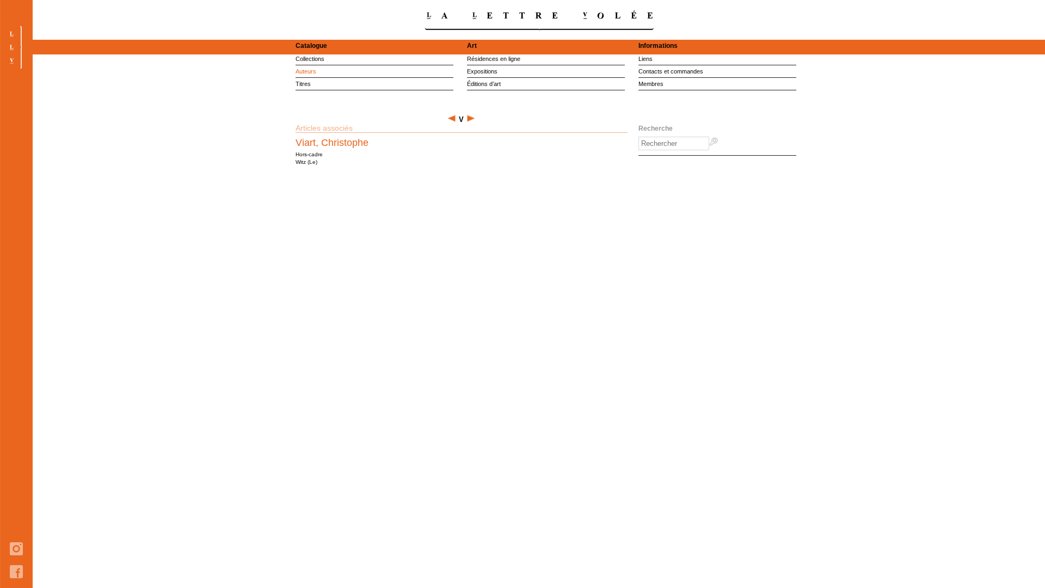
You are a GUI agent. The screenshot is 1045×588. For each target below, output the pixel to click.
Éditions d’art (484, 84)
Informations (658, 46)
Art (472, 46)
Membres (650, 84)
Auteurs (306, 71)
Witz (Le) (306, 162)
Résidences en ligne (493, 59)
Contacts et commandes (670, 71)
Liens (645, 59)
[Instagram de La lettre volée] (16, 563)
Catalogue (311, 46)
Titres (303, 84)
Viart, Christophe (332, 142)
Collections (310, 59)
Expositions (482, 71)
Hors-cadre (309, 154)
